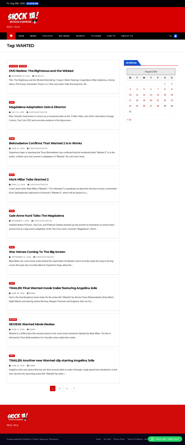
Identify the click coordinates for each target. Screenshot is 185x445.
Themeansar (53, 439)
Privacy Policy (119, 439)
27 (151, 106)
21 (158, 100)
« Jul (129, 119)
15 (165, 95)
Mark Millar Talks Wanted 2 (28, 179)
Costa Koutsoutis (38, 112)
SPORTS (80, 36)
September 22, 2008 (21, 257)
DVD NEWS (13, 66)
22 (165, 100)
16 (172, 95)
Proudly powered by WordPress (19, 439)
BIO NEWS (64, 36)
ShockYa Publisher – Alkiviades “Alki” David (145, 439)
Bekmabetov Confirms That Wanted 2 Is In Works (45, 143)
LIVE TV (111, 36)
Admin (32, 293)
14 (158, 95)
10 (130, 95)
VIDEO (12, 283)
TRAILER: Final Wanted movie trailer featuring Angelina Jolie (53, 288)
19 (144, 100)
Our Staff (107, 439)
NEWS (33, 36)
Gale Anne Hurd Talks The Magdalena (36, 215)
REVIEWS (23, 66)
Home (98, 439)
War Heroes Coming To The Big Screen (37, 252)
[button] (171, 36)
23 (172, 100)
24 (130, 106)
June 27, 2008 (18, 329)
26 (144, 106)
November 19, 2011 (21, 76)
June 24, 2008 (18, 366)
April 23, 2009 (19, 185)
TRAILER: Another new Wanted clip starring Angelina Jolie (51, 360)
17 (130, 100)
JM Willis (39, 76)
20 (151, 100)
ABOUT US (127, 36)
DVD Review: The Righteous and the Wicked (41, 71)
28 (158, 106)
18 (137, 100)
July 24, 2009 (18, 112)
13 (151, 95)
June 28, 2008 (18, 293)
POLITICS (48, 36)
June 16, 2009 (18, 148)
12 (144, 95)
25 (137, 106)
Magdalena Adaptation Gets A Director (37, 107)
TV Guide (96, 36)
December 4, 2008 (21, 221)
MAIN (21, 36)
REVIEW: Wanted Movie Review (32, 324)
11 (137, 95)
